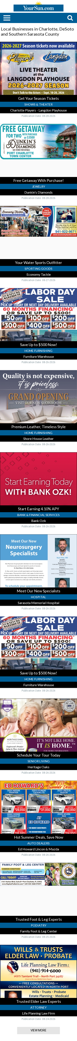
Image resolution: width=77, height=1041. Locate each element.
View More (38, 1030)
